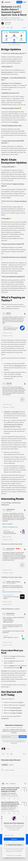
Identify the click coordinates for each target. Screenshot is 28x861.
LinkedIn (19, 713)
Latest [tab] (6, 783)
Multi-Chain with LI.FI (17, 53)
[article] (14, 793)
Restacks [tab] (11, 764)
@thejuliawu (4, 83)
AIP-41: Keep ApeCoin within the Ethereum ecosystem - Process (13, 426)
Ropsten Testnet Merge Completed (12, 244)
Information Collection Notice (16, 741)
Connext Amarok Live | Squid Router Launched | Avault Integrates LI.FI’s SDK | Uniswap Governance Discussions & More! (10, 789)
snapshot (15, 122)
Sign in (25, 2)
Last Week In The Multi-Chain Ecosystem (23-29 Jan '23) (8, 808)
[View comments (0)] (7, 27)
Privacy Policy (19, 851)
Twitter (13, 656)
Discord (12, 661)
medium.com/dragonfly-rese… (10, 527)
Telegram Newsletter (16, 710)
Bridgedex (18, 83)
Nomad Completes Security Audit (12, 126)
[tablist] (7, 764)
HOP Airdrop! (6, 67)
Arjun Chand (8, 22)
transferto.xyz (5, 718)
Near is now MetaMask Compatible (12, 277)
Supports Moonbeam (21, 201)
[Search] (25, 783)
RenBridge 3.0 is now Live (9, 93)
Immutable (15, 412)
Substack (6, 858)
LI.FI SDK (12, 61)
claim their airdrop (6, 72)
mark (17, 796)
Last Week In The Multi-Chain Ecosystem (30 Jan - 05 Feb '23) (9, 794)
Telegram (12, 666)
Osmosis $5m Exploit (8, 167)
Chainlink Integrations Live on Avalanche (14, 257)
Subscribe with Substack (15, 845)
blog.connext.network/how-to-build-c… (12, 591)
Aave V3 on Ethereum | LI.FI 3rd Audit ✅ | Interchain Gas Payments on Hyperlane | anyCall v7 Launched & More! (10, 804)
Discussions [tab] (12, 783)
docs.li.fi (22, 705)
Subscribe (19, 2)
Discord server (17, 708)
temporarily (18, 366)
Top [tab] (3, 783)
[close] (23, 816)
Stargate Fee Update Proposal (10, 108)
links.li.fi (20, 702)
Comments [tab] (4, 764)
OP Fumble (5, 219)
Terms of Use (21, 740)
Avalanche (7, 412)
